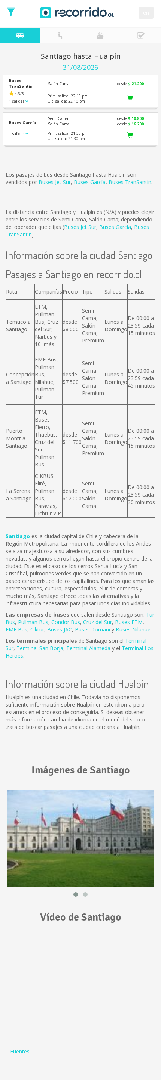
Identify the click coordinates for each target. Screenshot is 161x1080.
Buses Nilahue (133, 629)
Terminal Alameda (88, 648)
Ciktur (37, 629)
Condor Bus (65, 622)
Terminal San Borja (39, 648)
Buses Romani (92, 629)
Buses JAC (59, 629)
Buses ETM (129, 622)
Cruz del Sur (97, 622)
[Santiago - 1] (80, 838)
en (146, 12)
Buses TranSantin (130, 182)
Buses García (90, 182)
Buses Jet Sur (55, 182)
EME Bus (16, 629)
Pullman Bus (33, 622)
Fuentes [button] (20, 1051)
